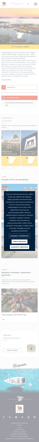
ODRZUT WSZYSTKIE (19, 241)
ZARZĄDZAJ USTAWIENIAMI (19, 236)
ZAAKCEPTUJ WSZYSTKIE (19, 247)
